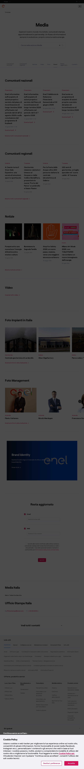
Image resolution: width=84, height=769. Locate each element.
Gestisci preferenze (51, 763)
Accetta (71, 763)
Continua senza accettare (15, 733)
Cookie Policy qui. (67, 753)
